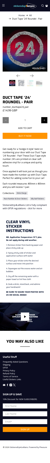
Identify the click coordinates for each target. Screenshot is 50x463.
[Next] (32, 76)
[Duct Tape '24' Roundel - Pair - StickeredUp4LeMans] (25, 49)
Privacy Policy (9, 370)
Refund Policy (9, 373)
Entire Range (22, 193)
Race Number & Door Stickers (15, 198)
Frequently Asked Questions (15, 361)
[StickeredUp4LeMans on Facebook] (7, 385)
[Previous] (18, 76)
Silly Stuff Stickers (37, 198)
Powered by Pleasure (38, 447)
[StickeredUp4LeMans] (25, 6)
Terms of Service (10, 376)
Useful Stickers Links (12, 379)
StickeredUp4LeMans (19, 447)
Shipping (6, 364)
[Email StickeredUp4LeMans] (4, 385)
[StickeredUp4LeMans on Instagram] (10, 385)
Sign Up (25, 429)
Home (21, 15)
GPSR (5, 367)
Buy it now (25, 136)
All (30, 15)
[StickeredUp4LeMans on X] (14, 385)
